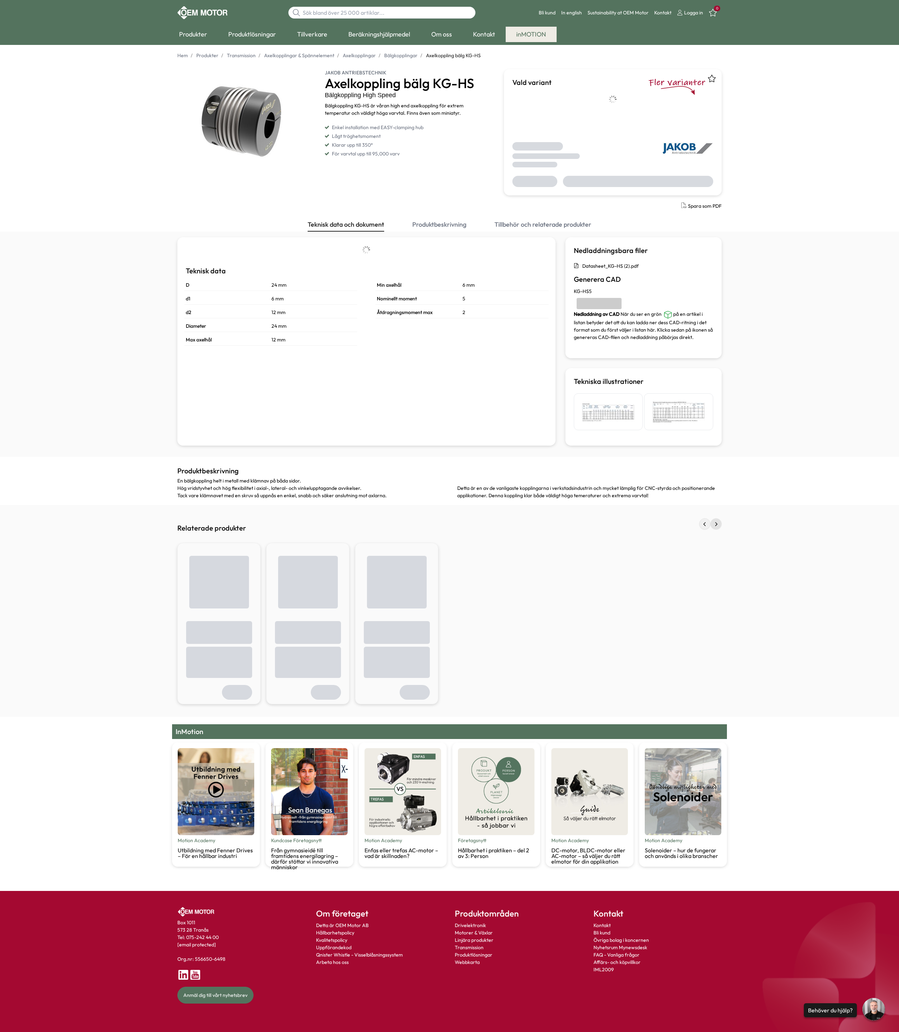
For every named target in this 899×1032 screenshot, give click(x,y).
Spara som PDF (705, 206)
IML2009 (603, 969)
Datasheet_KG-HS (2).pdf (610, 266)
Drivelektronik (470, 925)
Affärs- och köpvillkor (617, 962)
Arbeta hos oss (332, 962)
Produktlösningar (473, 955)
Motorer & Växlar (474, 933)
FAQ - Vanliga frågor (617, 955)
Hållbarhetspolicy (335, 933)
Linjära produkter (474, 940)
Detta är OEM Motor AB (342, 925)
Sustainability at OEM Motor (618, 12)
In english (571, 12)
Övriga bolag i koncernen (621, 940)
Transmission (469, 947)
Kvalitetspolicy (331, 940)
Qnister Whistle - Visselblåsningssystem (359, 955)
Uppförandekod (334, 947)
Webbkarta (467, 962)
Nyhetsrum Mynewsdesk (620, 947)
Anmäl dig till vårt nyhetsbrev (215, 995)
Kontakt (662, 12)
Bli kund (547, 12)
